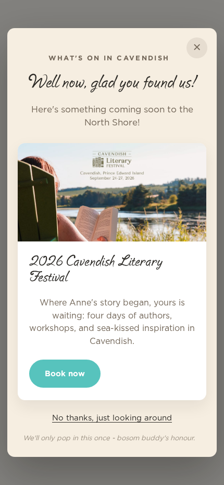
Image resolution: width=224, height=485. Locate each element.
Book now (65, 373)
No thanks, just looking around (112, 418)
